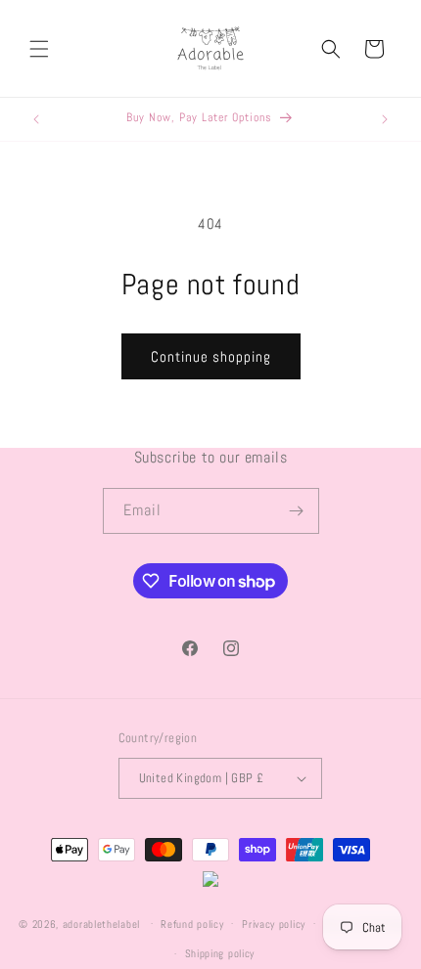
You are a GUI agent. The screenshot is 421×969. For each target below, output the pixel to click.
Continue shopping (211, 356)
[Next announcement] (384, 119)
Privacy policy (273, 924)
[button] (39, 48)
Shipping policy (220, 953)
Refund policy (192, 924)
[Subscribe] (296, 511)
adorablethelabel (101, 923)
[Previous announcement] (36, 119)
